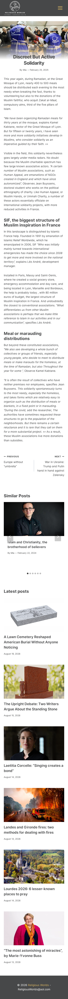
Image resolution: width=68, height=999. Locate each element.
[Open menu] (60, 8)
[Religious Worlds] (15, 8)
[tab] (27, 573)
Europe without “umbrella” (13, 461)
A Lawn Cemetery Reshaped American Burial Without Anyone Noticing (31, 642)
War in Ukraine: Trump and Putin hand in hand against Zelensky (50, 465)
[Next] (58, 536)
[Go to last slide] (10, 536)
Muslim (34, 51)
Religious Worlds (38, 985)
